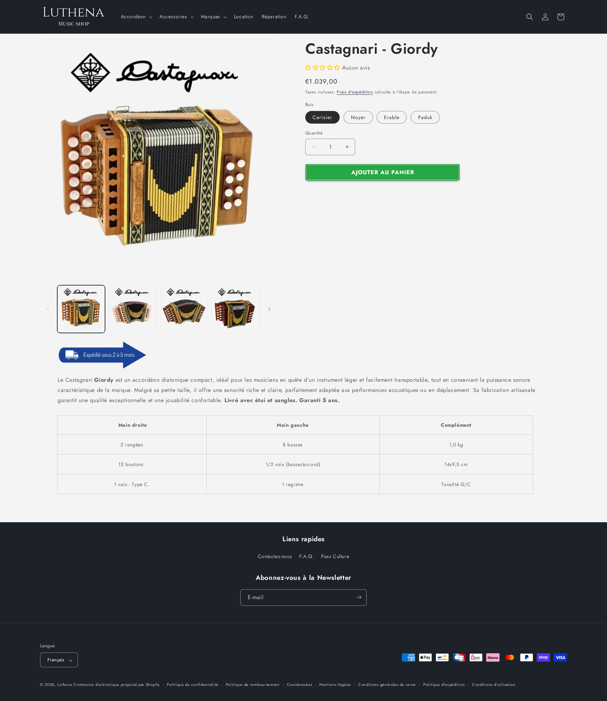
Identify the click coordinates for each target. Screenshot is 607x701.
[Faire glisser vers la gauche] (48, 309)
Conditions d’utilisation (494, 684)
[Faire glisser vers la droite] (269, 309)
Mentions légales (335, 684)
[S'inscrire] (358, 597)
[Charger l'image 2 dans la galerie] (132, 309)
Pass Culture (335, 556)
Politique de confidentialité (192, 684)
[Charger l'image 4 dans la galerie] (235, 309)
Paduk (425, 117)
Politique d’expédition (444, 684)
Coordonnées (299, 684)
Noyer (358, 117)
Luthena (64, 685)
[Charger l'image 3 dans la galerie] (184, 309)
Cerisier (322, 117)
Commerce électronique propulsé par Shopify (116, 685)
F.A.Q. (306, 556)
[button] (136, 16)
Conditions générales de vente (387, 684)
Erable (391, 117)
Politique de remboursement (253, 684)
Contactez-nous (275, 556)
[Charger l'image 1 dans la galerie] (81, 309)
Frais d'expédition (355, 92)
